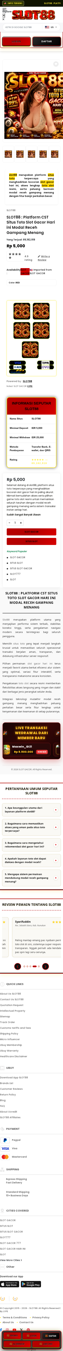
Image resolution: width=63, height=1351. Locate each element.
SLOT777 (5, 1237)
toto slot (48, 185)
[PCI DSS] (2, 1298)
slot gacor (47, 182)
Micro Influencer (10, 1039)
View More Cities (10, 1260)
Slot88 (6, 619)
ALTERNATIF (19, 1343)
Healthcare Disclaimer (13, 1056)
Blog (3, 1100)
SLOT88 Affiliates (10, 1117)
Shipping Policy (9, 1033)
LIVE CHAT (48, 1343)
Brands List (6, 1083)
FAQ (2, 1106)
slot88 (13, 175)
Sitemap (5, 1016)
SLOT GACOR (31, 531)
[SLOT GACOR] (33, 15)
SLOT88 (11, 210)
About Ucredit (8, 1111)
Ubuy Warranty (9, 1050)
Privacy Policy (40, 1317)
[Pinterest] (30, 1330)
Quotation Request (11, 1005)
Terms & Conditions (15, 1317)
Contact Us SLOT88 (12, 999)
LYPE (30, 386)
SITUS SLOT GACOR (11, 1231)
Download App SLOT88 (14, 1077)
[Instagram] (9, 1330)
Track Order (7, 1022)
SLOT (3, 1254)
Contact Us (26, 1322)
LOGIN (33, 1335)
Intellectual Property (12, 1010)
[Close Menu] (4, 15)
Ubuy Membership (11, 1045)
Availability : (13, 271)
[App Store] (10, 1285)
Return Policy (8, 1094)
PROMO (14, 1335)
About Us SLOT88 (10, 993)
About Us (8, 1322)
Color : (14, 282)
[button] (56, 64)
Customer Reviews (11, 1089)
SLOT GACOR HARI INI (13, 1248)
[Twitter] (23, 1330)
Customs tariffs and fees (15, 1028)
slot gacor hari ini (40, 663)
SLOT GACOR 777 (10, 1243)
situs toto (19, 643)
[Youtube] (16, 1330)
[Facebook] (2, 1330)
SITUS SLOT (32, 541)
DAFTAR (52, 1335)
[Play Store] (31, 1285)
